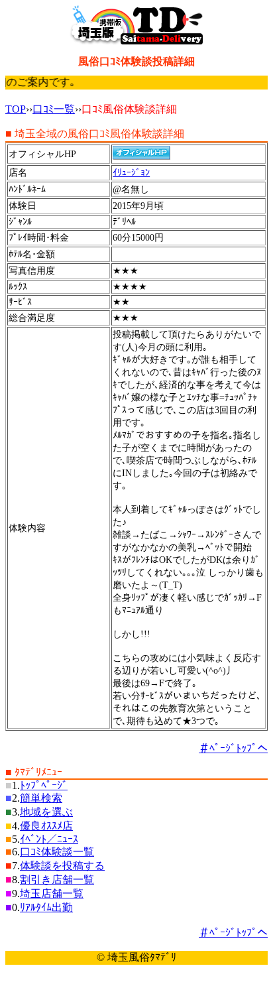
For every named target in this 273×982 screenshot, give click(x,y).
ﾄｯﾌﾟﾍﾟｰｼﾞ (44, 785)
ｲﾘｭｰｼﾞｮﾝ (131, 172)
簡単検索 (41, 798)
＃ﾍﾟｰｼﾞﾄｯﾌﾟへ (233, 748)
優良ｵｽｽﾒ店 (46, 825)
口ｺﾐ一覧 (53, 109)
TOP (15, 109)
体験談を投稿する (62, 865)
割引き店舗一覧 (57, 879)
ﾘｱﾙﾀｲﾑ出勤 (46, 907)
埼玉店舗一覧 (51, 893)
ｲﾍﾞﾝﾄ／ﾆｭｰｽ (49, 839)
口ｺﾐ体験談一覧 (57, 851)
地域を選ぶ (46, 812)
